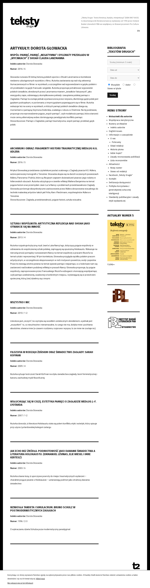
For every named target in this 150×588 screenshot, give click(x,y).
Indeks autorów (117, 127)
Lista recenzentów (118, 160)
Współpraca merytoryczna (121, 120)
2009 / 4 (21, 366)
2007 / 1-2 (22, 415)
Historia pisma (116, 149)
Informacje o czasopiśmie (121, 135)
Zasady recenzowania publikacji (125, 157)
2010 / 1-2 (22, 313)
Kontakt (112, 179)
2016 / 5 (21, 162)
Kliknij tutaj (40, 579)
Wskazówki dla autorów (120, 116)
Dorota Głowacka (34, 64)
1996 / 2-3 (22, 521)
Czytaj (110, 264)
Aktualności (114, 164)
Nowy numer (116, 168)
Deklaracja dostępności (120, 182)
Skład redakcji (116, 146)
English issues (115, 131)
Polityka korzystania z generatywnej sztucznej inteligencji (120, 190)
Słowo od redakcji (118, 171)
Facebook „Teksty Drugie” (121, 175)
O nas (113, 138)
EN (138, 31)
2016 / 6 (21, 69)
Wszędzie (115, 85)
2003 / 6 (21, 468)
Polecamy (116, 142)
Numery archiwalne (118, 124)
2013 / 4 (21, 237)
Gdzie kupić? (116, 153)
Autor (128, 85)
